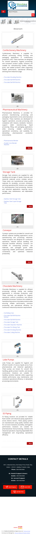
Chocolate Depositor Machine (13, 325)
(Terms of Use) (27, 531)
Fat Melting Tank (9, 313)
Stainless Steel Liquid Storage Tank (12, 202)
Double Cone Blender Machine (10, 144)
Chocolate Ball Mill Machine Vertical (12, 316)
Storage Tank (9, 171)
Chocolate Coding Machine (12, 332)
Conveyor (7, 230)
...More (30, 85)
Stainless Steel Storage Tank (12, 199)
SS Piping (7, 413)
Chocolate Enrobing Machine (12, 330)
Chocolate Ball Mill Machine (12, 80)
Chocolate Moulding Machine (12, 77)
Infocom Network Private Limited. (22, 533)
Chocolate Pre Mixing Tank (12, 327)
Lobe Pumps (8, 359)
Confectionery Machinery (14, 50)
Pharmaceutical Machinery (15, 109)
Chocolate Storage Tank (11, 322)
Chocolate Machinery (12, 286)
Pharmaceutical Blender (11, 140)
